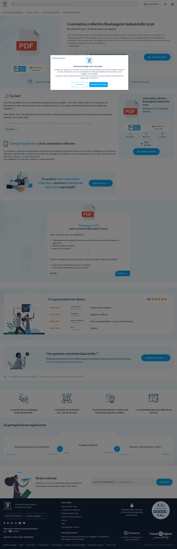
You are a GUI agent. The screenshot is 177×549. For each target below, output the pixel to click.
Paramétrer (80, 84)
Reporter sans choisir (58, 58)
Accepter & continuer (98, 84)
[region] (89, 72)
